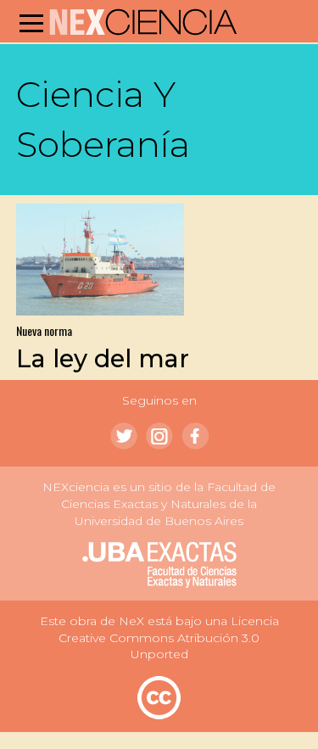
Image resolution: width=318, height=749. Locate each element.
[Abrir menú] (31, 22)
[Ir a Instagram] (159, 436)
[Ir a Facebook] (195, 436)
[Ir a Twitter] (123, 436)
